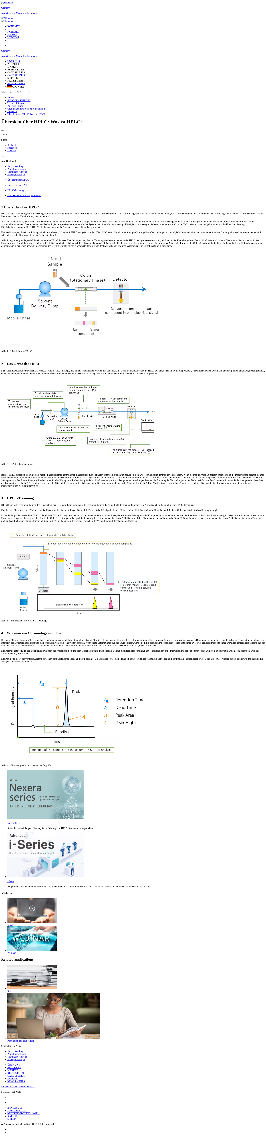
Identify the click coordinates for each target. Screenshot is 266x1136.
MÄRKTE (12, 1070)
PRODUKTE (14, 1067)
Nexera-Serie (13, 823)
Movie (10, 925)
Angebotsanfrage (15, 1051)
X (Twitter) (12, 145)
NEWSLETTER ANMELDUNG (17, 1086)
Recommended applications (20, 1040)
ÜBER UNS (13, 1064)
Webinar (11, 953)
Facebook (12, 147)
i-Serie (10, 881)
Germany (5, 7)
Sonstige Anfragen (16, 1059)
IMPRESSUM (14, 1107)
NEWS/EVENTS (16, 83)
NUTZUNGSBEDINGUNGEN (23, 1113)
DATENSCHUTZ (16, 1110)
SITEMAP (12, 1119)
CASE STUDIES (16, 75)
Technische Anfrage (17, 1056)
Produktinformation (16, 1054)
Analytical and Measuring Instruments (19, 13)
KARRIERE (13, 1116)
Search (10, 991)
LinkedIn (11, 150)
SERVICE (12, 1078)
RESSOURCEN (15, 1073)
